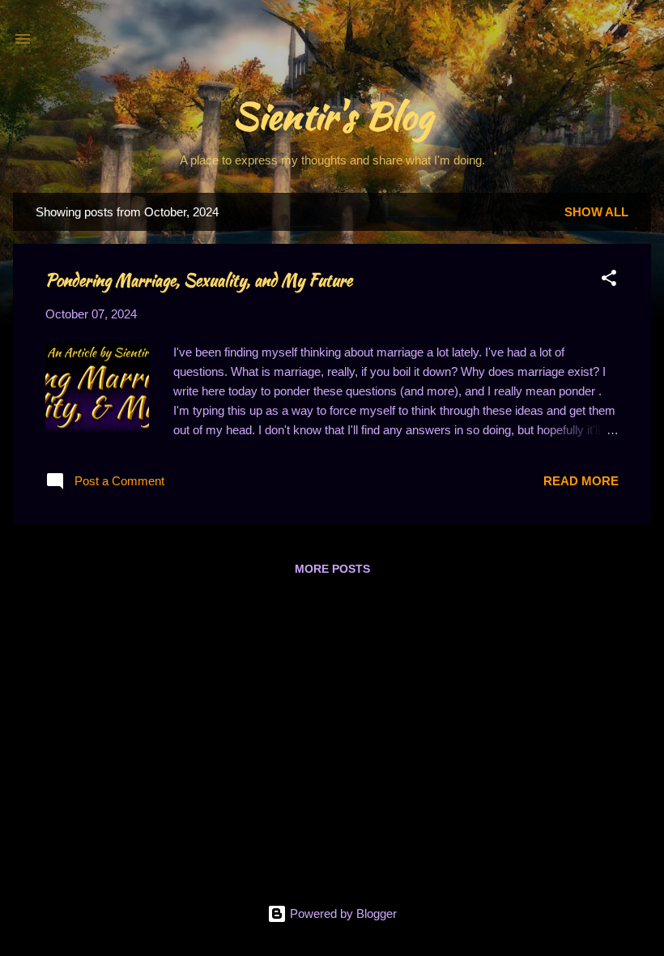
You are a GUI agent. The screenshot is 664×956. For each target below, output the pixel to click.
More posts (332, 568)
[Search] (641, 44)
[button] (609, 280)
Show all (596, 212)
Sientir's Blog (332, 116)
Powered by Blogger (342, 913)
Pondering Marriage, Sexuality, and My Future (198, 280)
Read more (581, 481)
